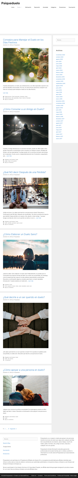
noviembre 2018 (60, 103)
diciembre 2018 (60, 101)
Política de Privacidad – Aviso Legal (67, 475)
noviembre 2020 (60, 55)
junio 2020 (59, 63)
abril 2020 (58, 68)
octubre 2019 (59, 81)
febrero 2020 (59, 72)
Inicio (12, 7)
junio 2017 (59, 127)
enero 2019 (59, 99)
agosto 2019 (59, 85)
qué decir (14, 223)
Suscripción (72, 7)
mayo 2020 (59, 66)
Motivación (28, 7)
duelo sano (29, 286)
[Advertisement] (39, 22)
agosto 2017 (59, 123)
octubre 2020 (59, 57)
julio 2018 (58, 110)
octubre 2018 (59, 105)
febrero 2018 (59, 116)
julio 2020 (58, 61)
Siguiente (13, 428)
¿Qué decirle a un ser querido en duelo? (24, 297)
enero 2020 (59, 74)
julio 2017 (58, 125)
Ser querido (14, 161)
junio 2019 (59, 90)
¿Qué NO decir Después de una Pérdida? (24, 172)
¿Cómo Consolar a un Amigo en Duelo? (23, 109)
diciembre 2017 (60, 118)
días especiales (15, 98)
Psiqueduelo (10, 3)
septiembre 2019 (60, 83)
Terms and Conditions (50, 475)
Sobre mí (33, 475)
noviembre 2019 (60, 79)
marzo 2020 (59, 70)
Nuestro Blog (6, 443)
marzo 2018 (59, 114)
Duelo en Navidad (26, 98)
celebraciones (8, 98)
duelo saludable (22, 286)
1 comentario (8, 360)
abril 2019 (58, 94)
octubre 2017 (59, 121)
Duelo (19, 7)
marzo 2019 (59, 96)
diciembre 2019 (60, 77)
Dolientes (22, 96)
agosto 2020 (59, 59)
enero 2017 (59, 138)
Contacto (40, 475)
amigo (6, 161)
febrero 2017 (59, 136)
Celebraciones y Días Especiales (12, 96)
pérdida (9, 223)
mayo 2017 (59, 129)
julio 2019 (58, 88)
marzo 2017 (59, 134)
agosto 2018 (59, 107)
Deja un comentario (9, 99)
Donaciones (62, 7)
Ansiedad (45, 7)
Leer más (5, 93)
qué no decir (19, 223)
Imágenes (53, 7)
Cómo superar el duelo (10, 286)
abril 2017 (58, 132)
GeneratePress (24, 475)
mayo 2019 (59, 92)
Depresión (37, 7)
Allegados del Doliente (10, 159)
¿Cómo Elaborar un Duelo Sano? (20, 234)
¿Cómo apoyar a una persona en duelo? (24, 369)
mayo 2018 (59, 112)
